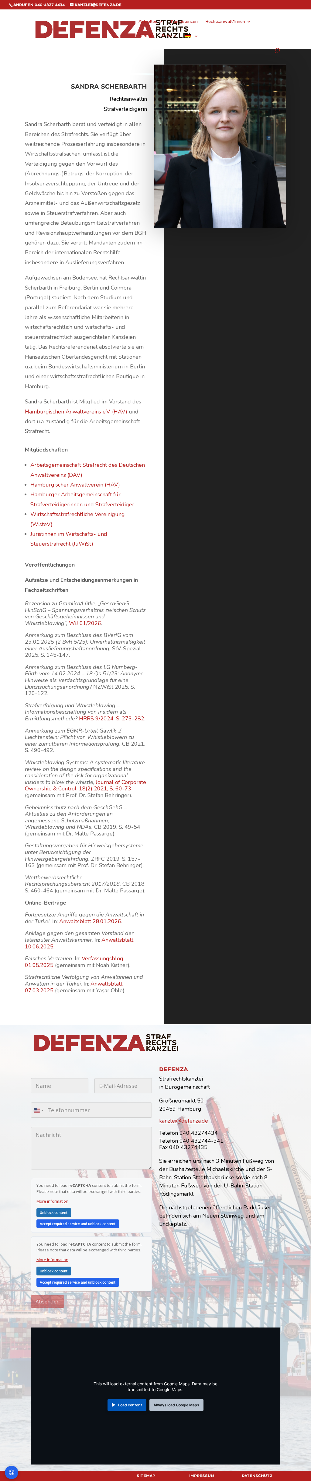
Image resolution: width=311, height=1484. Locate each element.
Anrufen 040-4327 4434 (39, 4)
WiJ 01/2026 (85, 623)
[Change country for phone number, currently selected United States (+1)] (38, 1110)
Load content (130, 1405)
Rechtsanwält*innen (225, 21)
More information (52, 1201)
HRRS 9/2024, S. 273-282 (111, 718)
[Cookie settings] (11, 1472)
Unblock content (53, 1212)
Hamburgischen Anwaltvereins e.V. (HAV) (76, 411)
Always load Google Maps (176, 1405)
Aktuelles (147, 21)
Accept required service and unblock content (77, 1224)
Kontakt (146, 36)
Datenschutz (257, 1475)
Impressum (201, 1475)
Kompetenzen (184, 21)
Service (169, 36)
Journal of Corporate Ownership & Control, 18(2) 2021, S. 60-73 (85, 786)
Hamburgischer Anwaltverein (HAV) (75, 484)
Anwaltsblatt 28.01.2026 (90, 921)
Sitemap (146, 1475)
